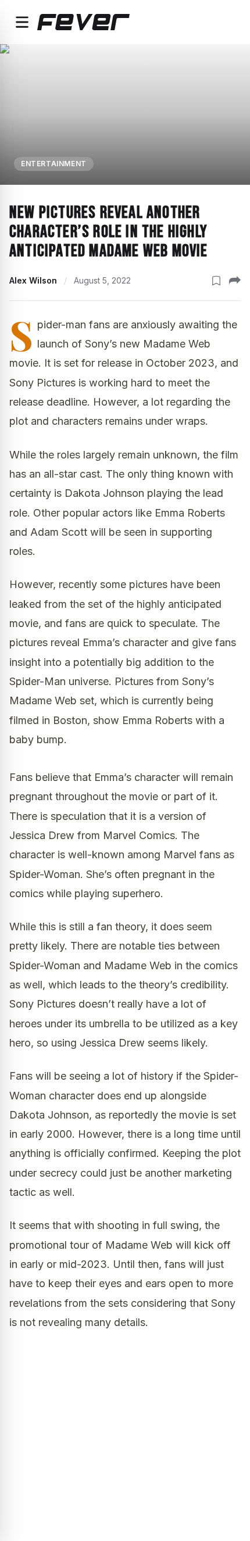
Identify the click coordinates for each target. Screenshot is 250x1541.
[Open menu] (22, 22)
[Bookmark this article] (216, 280)
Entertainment (54, 163)
